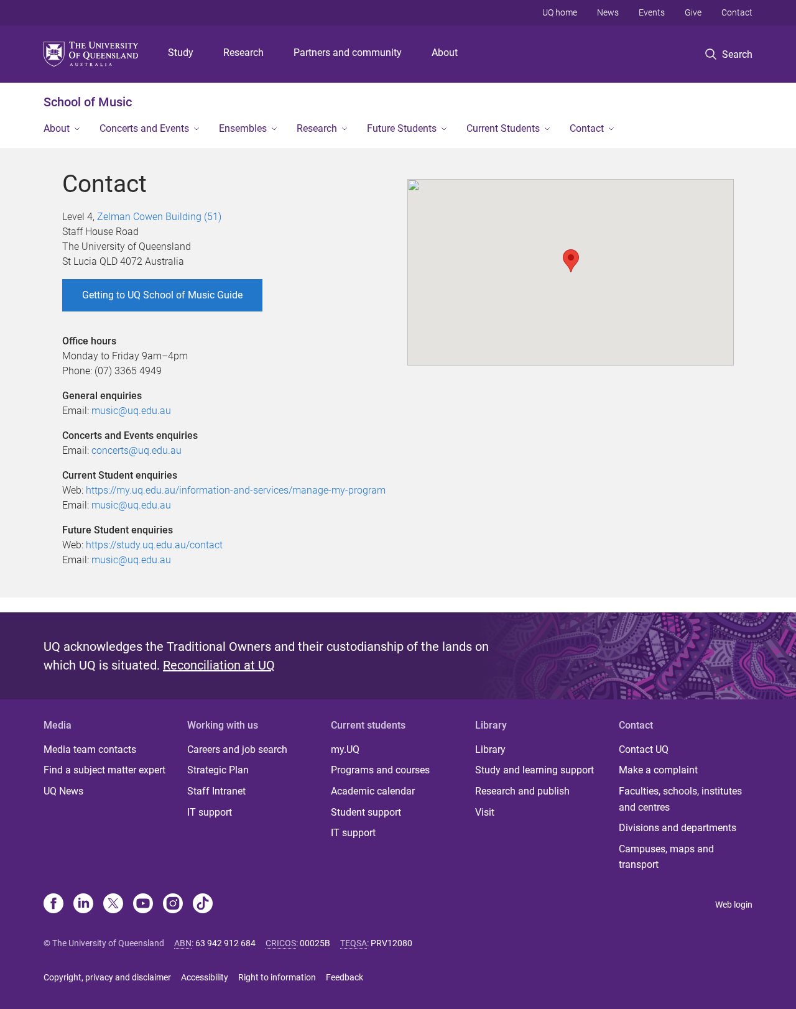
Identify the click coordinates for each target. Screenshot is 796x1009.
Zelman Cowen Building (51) (159, 217)
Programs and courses (380, 770)
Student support (366, 812)
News (608, 12)
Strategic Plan (218, 770)
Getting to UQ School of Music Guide (162, 295)
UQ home (559, 12)
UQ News (63, 791)
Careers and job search (237, 749)
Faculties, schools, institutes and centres (680, 799)
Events (652, 12)
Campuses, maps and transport (666, 857)
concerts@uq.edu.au (136, 450)
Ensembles (243, 128)
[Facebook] (53, 904)
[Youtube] (143, 904)
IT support (209, 812)
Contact (736, 12)
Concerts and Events (144, 128)
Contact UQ (644, 749)
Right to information (277, 977)
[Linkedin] (83, 904)
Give (693, 12)
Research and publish (522, 791)
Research (243, 52)
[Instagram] (173, 904)
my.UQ (345, 749)
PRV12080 (391, 943)
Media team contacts (90, 749)
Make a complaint (658, 770)
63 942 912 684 (225, 943)
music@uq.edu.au (131, 411)
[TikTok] (203, 904)
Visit (484, 812)
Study (180, 52)
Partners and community (348, 52)
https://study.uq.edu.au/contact (154, 545)
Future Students (402, 128)
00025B (315, 943)
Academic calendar (373, 791)
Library (490, 749)
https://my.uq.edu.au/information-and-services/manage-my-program (236, 490)
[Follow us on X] (113, 904)
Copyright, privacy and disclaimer (107, 977)
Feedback (344, 977)
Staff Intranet (216, 791)
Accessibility (204, 977)
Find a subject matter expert (104, 770)
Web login (733, 905)
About (445, 52)
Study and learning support (534, 770)
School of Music (88, 101)
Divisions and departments (677, 828)
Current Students (503, 128)
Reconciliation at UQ (219, 665)
